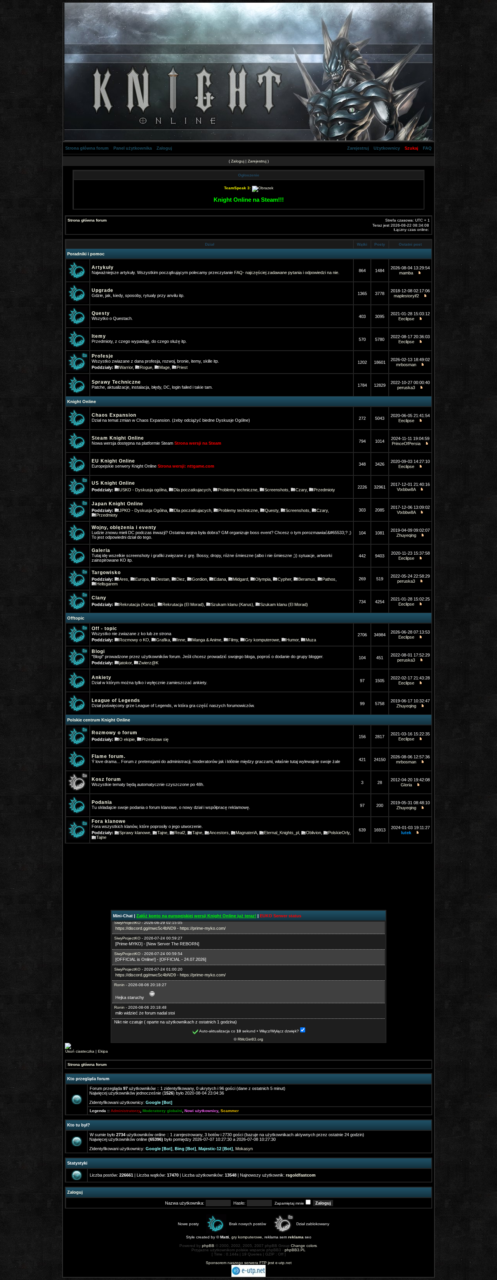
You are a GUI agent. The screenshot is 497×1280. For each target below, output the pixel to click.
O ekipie (127, 739)
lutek (406, 832)
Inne (181, 639)
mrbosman (406, 364)
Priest (182, 367)
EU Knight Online (113, 461)
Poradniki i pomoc (85, 253)
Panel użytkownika (132, 148)
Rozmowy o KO (134, 639)
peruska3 (406, 387)
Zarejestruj (358, 148)
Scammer (230, 1111)
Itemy (99, 336)
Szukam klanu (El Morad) (284, 604)
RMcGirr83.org (250, 1039)
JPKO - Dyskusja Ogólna (143, 510)
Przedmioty (324, 489)
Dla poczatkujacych (192, 489)
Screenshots (276, 489)
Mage (164, 367)
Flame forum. (108, 756)
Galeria (101, 550)
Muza (311, 639)
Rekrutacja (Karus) (137, 604)
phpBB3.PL (295, 1250)
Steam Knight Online (118, 438)
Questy (101, 313)
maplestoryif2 (406, 295)
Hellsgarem (107, 584)
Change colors (304, 1245)
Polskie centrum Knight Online (98, 720)
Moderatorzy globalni (162, 1111)
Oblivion (313, 832)
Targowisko (106, 572)
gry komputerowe (246, 1237)
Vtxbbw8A (406, 489)
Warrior (126, 367)
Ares (123, 579)
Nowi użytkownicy (201, 1111)
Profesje (102, 356)
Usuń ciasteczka (79, 1051)
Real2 (179, 832)
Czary (301, 489)
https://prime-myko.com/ (203, 928)
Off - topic (104, 628)
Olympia (263, 579)
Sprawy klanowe (134, 832)
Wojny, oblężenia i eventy (124, 527)
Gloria (406, 784)
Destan (162, 579)
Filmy (233, 639)
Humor (292, 639)
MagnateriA (246, 832)
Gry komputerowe (262, 639)
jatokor (125, 662)
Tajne (162, 832)
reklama (296, 1237)
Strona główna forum (87, 148)
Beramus (306, 579)
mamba (406, 273)
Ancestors (219, 832)
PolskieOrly (338, 832)
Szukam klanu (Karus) (232, 604)
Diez (180, 579)
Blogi (98, 651)
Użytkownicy (387, 148)
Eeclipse (406, 318)
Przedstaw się (155, 739)
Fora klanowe (109, 821)
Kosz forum (106, 779)
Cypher (284, 579)
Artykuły (103, 267)
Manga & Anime (206, 639)
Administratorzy (125, 1111)
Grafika (163, 639)
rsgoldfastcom (301, 1175)
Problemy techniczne (237, 489)
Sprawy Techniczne (116, 382)
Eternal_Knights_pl (281, 832)
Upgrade (102, 290)
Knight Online (81, 401)
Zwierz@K (148, 662)
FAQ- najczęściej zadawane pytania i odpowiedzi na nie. (286, 272)
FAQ (427, 148)
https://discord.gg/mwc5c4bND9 (145, 928)
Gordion (199, 579)
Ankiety (101, 677)
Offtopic (75, 618)
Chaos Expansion (114, 415)
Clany (99, 598)
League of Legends (116, 700)
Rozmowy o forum (114, 732)
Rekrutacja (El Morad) (183, 604)
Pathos (328, 579)
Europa (142, 579)
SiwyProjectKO (127, 922)
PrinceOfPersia (406, 443)
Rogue (146, 367)
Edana (220, 579)
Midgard (240, 579)
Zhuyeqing (406, 535)
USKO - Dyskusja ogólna (143, 489)
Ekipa (103, 1051)
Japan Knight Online (117, 503)
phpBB (208, 1245)
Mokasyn (244, 1148)
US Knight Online (113, 483)
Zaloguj (164, 148)
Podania (102, 802)
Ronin (119, 985)
